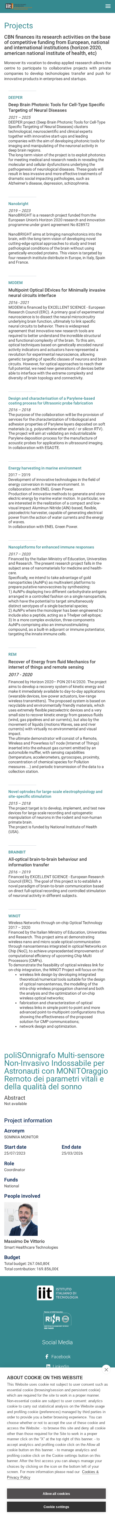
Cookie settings (56, 1507)
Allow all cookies (56, 1494)
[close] (106, 1369)
